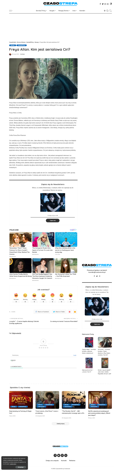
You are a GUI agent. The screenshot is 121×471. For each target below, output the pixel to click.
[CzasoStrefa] (60, 4)
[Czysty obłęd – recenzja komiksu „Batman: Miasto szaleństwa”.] (89, 342)
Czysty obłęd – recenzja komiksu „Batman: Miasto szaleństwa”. (89, 351)
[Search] (110, 10)
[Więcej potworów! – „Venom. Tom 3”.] (89, 363)
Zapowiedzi (41, 406)
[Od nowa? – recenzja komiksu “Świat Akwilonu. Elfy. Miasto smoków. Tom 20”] (105, 342)
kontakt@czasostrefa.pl (96, 272)
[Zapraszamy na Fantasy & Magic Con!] (21, 400)
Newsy (12, 45)
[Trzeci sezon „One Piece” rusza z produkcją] (47, 400)
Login (74, 355)
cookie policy (13, 464)
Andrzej (22, 54)
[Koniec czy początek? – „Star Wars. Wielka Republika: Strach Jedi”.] (105, 363)
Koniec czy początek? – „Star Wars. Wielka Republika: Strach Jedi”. (104, 371)
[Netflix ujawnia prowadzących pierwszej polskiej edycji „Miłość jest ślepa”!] (100, 400)
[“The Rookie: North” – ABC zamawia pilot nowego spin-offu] (74, 400)
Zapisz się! (53, 220)
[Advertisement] (60, 26)
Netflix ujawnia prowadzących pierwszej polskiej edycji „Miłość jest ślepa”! (99, 413)
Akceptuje (20, 467)
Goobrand (67, 468)
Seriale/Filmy (21, 45)
